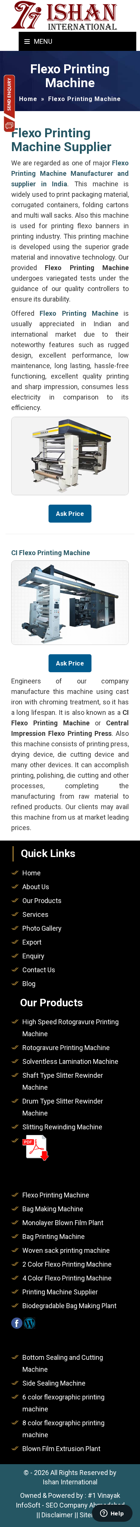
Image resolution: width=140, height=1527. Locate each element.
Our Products (42, 901)
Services (35, 914)
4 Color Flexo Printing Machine (67, 1278)
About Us (35, 887)
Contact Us (38, 970)
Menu (42, 41)
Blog (28, 984)
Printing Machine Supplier (60, 1292)
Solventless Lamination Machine (70, 1061)
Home (28, 98)
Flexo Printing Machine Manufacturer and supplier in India (70, 173)
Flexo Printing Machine (55, 1195)
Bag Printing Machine (53, 1236)
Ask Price (70, 513)
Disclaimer (57, 1515)
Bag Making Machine (52, 1209)
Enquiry (33, 956)
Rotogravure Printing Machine (66, 1048)
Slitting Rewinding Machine (62, 1127)
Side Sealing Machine (53, 1383)
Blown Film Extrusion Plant (61, 1449)
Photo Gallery (42, 928)
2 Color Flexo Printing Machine (67, 1264)
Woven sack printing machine (66, 1250)
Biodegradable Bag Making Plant (69, 1306)
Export (31, 942)
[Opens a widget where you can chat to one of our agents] (112, 1514)
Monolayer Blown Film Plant (62, 1223)
